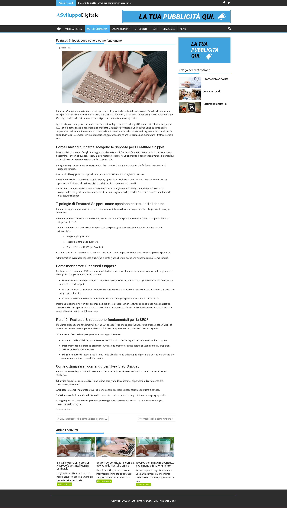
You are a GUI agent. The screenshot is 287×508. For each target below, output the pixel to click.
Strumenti (141, 29)
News (183, 29)
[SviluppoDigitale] (59, 28)
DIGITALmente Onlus (165, 500)
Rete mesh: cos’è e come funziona (154, 418)
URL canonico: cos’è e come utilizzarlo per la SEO (83, 418)
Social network (121, 29)
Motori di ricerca (97, 29)
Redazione (65, 48)
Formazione (168, 29)
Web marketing (74, 29)
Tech (154, 29)
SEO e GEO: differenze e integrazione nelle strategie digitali (109, 2)
